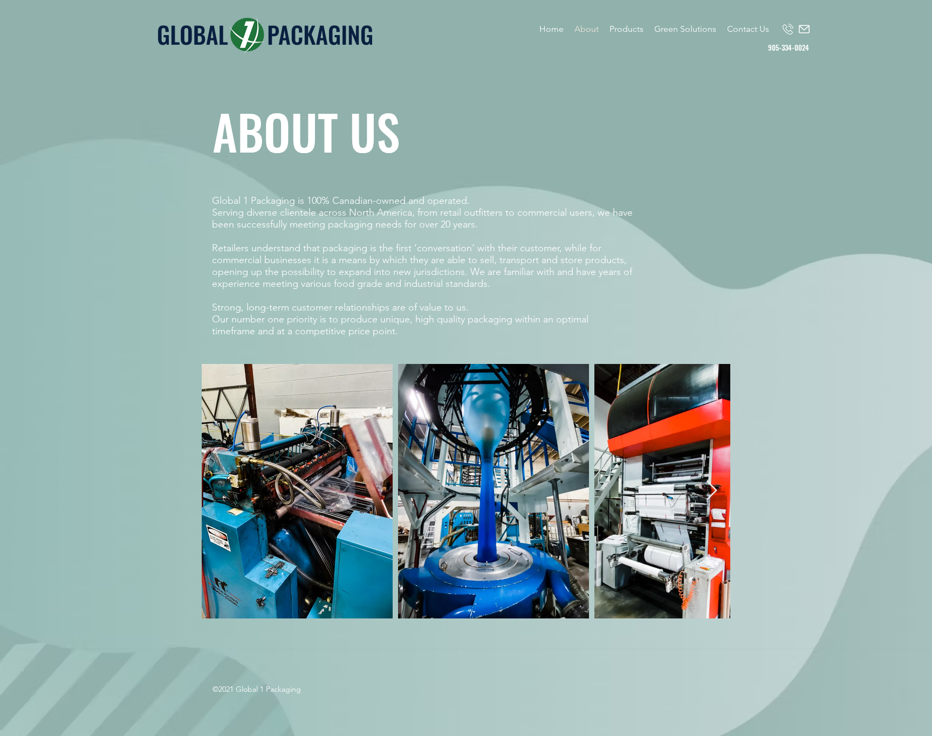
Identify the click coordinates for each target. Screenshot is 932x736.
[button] (626, 29)
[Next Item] (711, 490)
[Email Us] (804, 29)
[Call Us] (788, 29)
